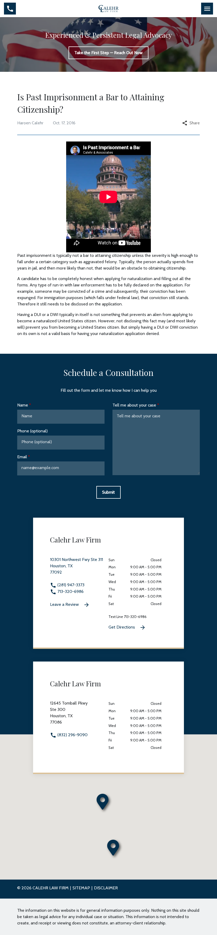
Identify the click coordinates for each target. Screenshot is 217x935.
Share (194, 122)
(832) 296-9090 (72, 734)
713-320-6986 (70, 591)
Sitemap (81, 887)
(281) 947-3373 (70, 584)
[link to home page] (108, 8)
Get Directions (122, 627)
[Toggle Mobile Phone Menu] (10, 9)
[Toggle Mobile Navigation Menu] (207, 9)
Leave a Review (65, 604)
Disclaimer (106, 887)
